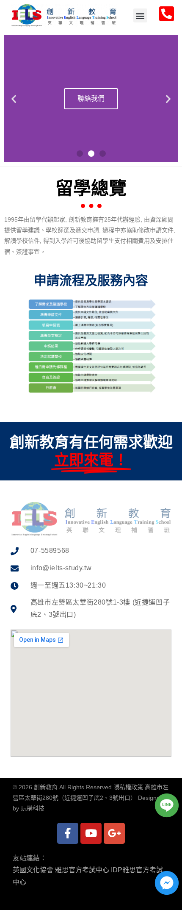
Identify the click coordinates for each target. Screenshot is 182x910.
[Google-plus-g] (114, 833)
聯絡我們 (91, 98)
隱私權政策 (128, 787)
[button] (140, 15)
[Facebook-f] (67, 833)
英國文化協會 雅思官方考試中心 (61, 870)
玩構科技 (32, 808)
